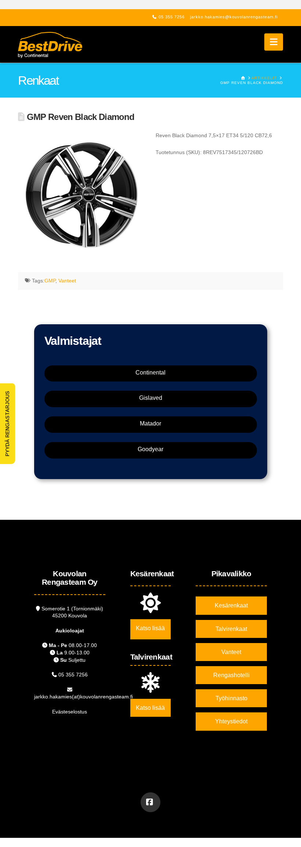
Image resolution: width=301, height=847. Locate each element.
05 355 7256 (172, 17)
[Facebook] (150, 802)
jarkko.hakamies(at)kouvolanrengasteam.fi (83, 697)
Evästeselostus (69, 712)
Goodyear (150, 449)
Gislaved (150, 398)
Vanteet (67, 281)
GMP (49, 281)
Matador (150, 423)
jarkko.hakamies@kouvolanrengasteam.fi (234, 17)
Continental (150, 372)
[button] (273, 42)
